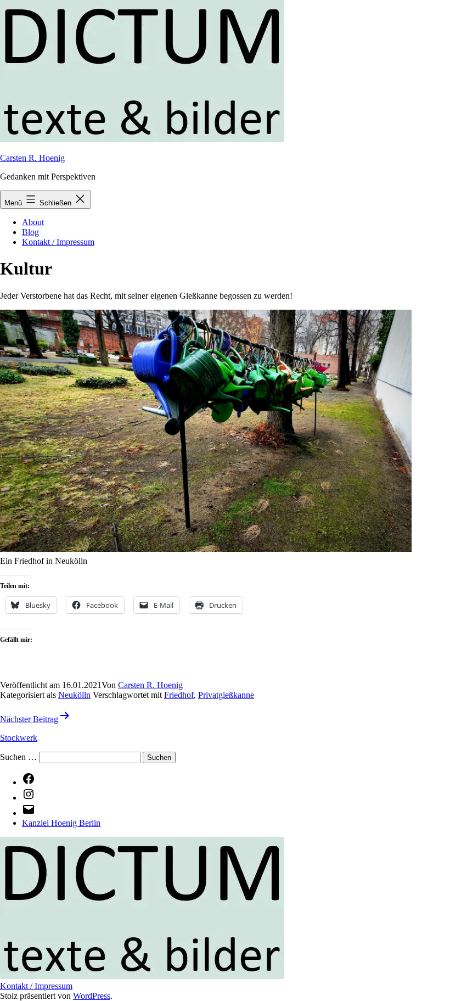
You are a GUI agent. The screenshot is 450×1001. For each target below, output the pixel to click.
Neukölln (74, 695)
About (33, 222)
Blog (30, 232)
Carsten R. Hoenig (32, 158)
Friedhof (179, 695)
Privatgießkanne (226, 695)
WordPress (91, 995)
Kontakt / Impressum (58, 242)
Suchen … (18, 757)
